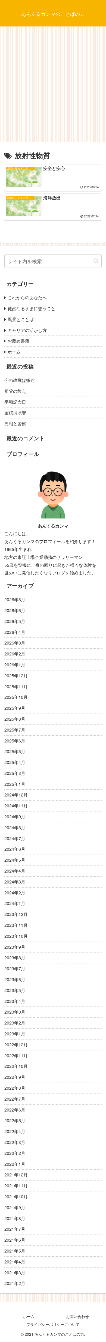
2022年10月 (16, 1066)
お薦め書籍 (18, 341)
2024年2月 (14, 892)
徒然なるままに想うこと (31, 308)
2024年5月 (14, 860)
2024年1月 (14, 903)
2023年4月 (14, 1001)
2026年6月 (14, 610)
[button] (96, 261)
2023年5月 (14, 990)
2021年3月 (14, 1272)
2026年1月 (14, 664)
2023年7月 (14, 968)
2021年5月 (14, 1251)
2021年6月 (14, 1240)
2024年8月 (14, 827)
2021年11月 (16, 1185)
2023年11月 (16, 925)
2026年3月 (14, 643)
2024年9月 (14, 816)
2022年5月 (14, 1120)
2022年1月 (14, 1164)
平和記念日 (15, 402)
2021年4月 (14, 1262)
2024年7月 (14, 838)
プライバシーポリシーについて (53, 1324)
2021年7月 (14, 1229)
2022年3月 (14, 1142)
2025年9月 (14, 708)
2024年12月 (16, 795)
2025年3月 (14, 773)
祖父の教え (15, 391)
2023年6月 (14, 979)
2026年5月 (14, 621)
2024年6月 (14, 849)
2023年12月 (16, 914)
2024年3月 (14, 882)
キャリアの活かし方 (27, 330)
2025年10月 (16, 697)
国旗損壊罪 (15, 412)
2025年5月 (14, 751)
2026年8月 (14, 599)
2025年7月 (14, 730)
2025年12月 (16, 675)
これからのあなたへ (27, 297)
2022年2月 (14, 1153)
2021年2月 (14, 1283)
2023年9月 (14, 947)
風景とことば (21, 319)
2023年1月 (14, 1034)
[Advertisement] (53, 86)
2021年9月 (14, 1207)
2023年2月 (14, 1023)
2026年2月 (14, 654)
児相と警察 (15, 423)
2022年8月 (14, 1088)
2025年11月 (16, 686)
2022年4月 (14, 1131)
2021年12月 (16, 1175)
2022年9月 (14, 1077)
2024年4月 (14, 871)
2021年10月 (16, 1196)
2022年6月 (14, 1110)
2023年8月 (14, 957)
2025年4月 (14, 762)
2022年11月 (16, 1055)
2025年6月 (14, 741)
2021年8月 (14, 1218)
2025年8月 (14, 719)
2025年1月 (14, 784)
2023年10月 (16, 936)
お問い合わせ (77, 1316)
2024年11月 (16, 805)
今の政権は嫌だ (19, 380)
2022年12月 (16, 1044)
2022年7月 (14, 1099)
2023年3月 (14, 1012)
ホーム (14, 352)
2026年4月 (14, 632)
